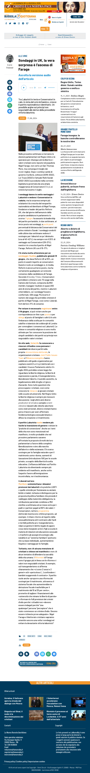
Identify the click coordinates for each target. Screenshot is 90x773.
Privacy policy (9, 761)
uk (24, 636)
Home (42, 44)
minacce (33, 391)
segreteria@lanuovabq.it (13, 752)
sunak (39, 636)
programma (43, 511)
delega (21, 317)
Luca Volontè (9, 66)
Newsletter (77, 22)
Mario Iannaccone (69, 149)
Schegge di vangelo (24, 35)
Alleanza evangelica (35, 358)
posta (47, 314)
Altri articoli (44, 683)
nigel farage (48, 636)
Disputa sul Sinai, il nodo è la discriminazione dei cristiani (13, 715)
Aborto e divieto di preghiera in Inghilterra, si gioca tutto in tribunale (73, 233)
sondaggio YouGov (27, 256)
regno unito (31, 636)
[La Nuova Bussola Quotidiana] (20, 17)
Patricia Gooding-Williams (72, 246)
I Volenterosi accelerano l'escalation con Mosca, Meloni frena (56, 702)
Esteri (49, 44)
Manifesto (22, 484)
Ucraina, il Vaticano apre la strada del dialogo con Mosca (13, 701)
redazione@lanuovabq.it (13, 749)
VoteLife (35, 343)
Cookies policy (21, 761)
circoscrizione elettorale (36, 352)
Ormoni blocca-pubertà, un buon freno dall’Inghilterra (73, 186)
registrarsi (47, 308)
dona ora (77, 16)
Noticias (58, 22)
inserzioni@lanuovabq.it (13, 754)
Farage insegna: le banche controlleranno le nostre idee (73, 138)
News (56, 17)
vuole (39, 422)
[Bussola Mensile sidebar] (73, 64)
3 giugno (29, 218)
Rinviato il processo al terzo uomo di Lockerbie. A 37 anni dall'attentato (57, 715)
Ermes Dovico (78, 194)
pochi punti (48, 224)
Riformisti (39, 557)
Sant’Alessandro (65, 35)
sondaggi (22, 640)
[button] (45, 29)
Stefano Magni (77, 96)
